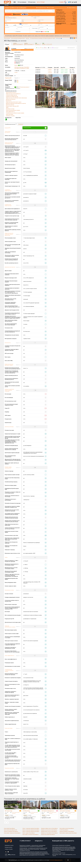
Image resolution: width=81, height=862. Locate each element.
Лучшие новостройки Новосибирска (48, 834)
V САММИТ (61, 2)
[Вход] (76, 2)
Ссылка (15, 72)
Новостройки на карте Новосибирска (67, 828)
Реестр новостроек (7, 38)
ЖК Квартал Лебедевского (48, 810)
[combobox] (8, 5)
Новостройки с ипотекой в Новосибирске (30, 834)
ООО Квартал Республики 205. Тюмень (49, 38)
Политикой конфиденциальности (56, 860)
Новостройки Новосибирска (9, 828)
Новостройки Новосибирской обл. (10, 829)
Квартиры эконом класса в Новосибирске (49, 829)
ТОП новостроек (31, 2)
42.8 (75, 810)
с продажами (17, 31)
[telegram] (69, 2)
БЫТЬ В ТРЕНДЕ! (41, 2)
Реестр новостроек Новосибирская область (18, 38)
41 (20, 810)
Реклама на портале (8, 847)
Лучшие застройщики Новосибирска (11, 831)
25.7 (57, 810)
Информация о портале (9, 845)
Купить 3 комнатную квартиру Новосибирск (31, 831)
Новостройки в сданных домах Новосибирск (68, 833)
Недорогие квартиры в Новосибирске (67, 831)
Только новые (35, 28)
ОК (68, 860)
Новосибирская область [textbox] (10, 17)
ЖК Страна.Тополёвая (65, 810)
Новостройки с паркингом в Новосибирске (12, 833)
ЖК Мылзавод (26, 810)
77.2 (15, 87)
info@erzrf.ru (38, 840)
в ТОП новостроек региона (23, 87)
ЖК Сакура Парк (8, 810)
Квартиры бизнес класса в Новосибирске (49, 831)
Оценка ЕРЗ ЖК (41, 27)
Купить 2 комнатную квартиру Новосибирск (31, 829)
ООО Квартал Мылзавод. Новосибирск (36, 38)
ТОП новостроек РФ (30, 48)
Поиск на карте (51, 7)
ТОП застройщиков (21, 2)
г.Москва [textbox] (6, 5)
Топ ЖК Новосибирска (64, 829)
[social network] (5, 851)
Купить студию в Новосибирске (29, 833)
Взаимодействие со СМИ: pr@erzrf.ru (63, 840)
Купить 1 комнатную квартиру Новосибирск (31, 828)
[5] (48, 31)
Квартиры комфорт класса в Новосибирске (49, 828)
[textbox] (44, 18)
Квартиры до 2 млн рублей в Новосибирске (49, 833)
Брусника (27, 38)
